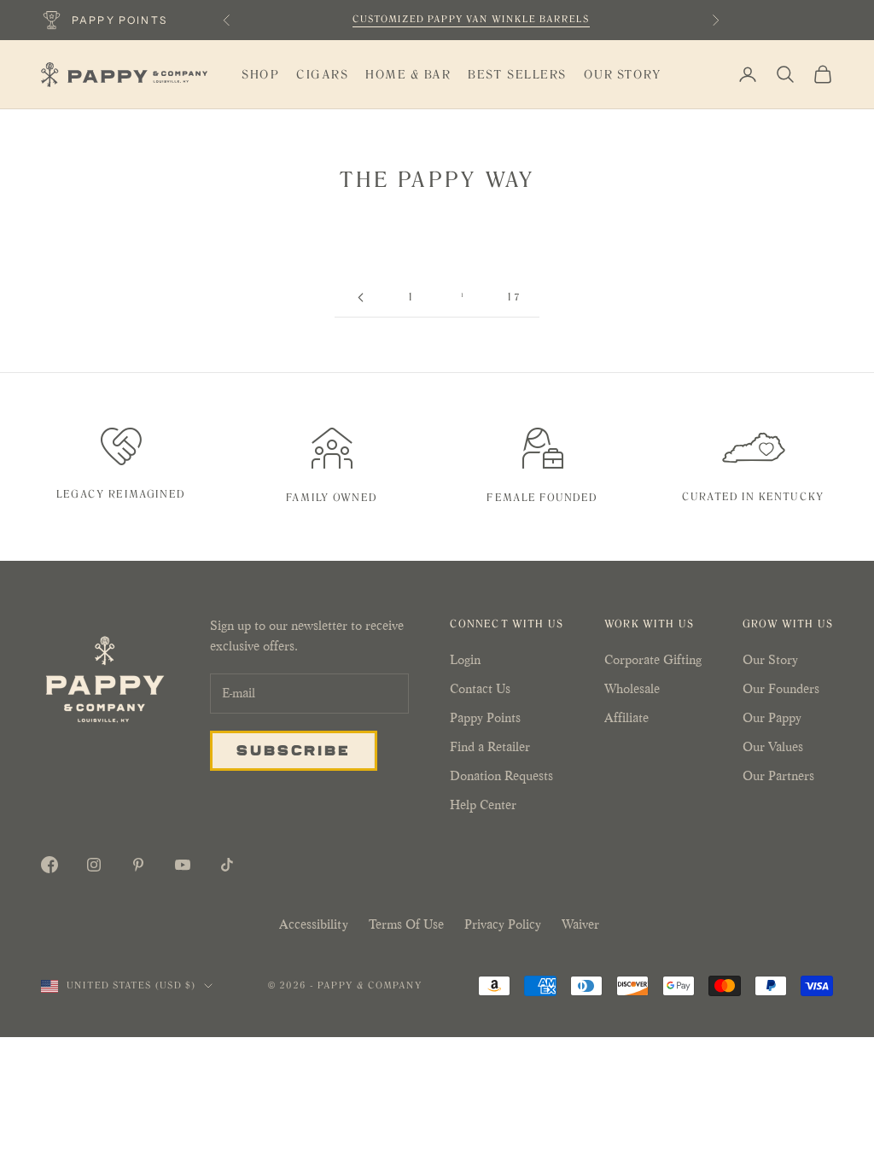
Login (465, 659)
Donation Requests (501, 775)
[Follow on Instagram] (93, 864)
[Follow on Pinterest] (138, 864)
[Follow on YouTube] (182, 864)
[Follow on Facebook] (49, 864)
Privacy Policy (502, 924)
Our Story (623, 74)
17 (513, 297)
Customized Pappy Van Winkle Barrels (471, 19)
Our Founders (781, 688)
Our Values (773, 746)
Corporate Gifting (653, 659)
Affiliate (626, 717)
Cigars (322, 74)
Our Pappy (772, 717)
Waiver (580, 924)
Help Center (483, 804)
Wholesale (632, 688)
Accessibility (313, 924)
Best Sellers (517, 74)
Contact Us (480, 688)
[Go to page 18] (360, 297)
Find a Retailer (490, 746)
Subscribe (293, 749)
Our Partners (778, 775)
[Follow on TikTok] (227, 864)
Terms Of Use (406, 924)
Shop (260, 74)
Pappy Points (485, 717)
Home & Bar (408, 74)
